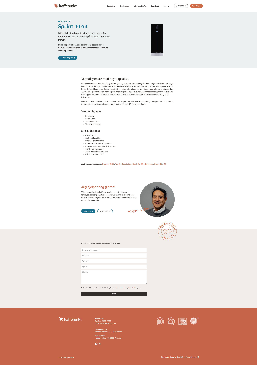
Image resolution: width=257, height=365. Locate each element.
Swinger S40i (108, 164)
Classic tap (126, 164)
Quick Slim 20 (160, 164)
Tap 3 (117, 164)
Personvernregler (121, 288)
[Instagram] (100, 344)
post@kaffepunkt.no (108, 323)
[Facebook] (96, 344)
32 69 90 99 (106, 321)
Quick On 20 (137, 164)
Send (114, 294)
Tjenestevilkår (132, 288)
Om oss (166, 6)
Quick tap (149, 164)
